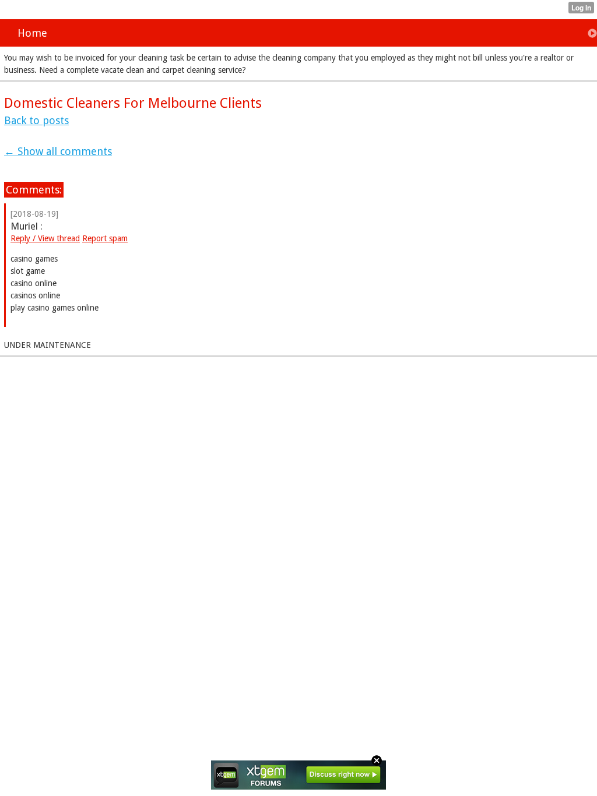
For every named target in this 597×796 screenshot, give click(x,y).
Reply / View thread (45, 238)
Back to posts (36, 120)
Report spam (105, 238)
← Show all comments (58, 151)
